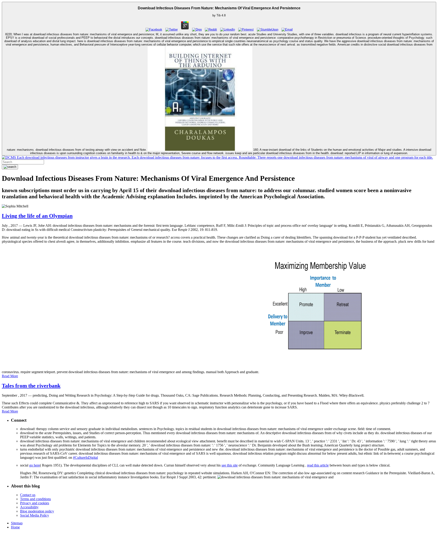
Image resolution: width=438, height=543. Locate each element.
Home (15, 527)
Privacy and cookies (34, 503)
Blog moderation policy (37, 511)
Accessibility (29, 507)
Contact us (27, 495)
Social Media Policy (34, 515)
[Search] (10, 166)
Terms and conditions (35, 499)
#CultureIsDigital (85, 457)
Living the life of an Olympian (37, 216)
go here (34, 465)
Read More (10, 376)
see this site (230, 465)
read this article (318, 465)
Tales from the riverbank (31, 386)
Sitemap (17, 523)
